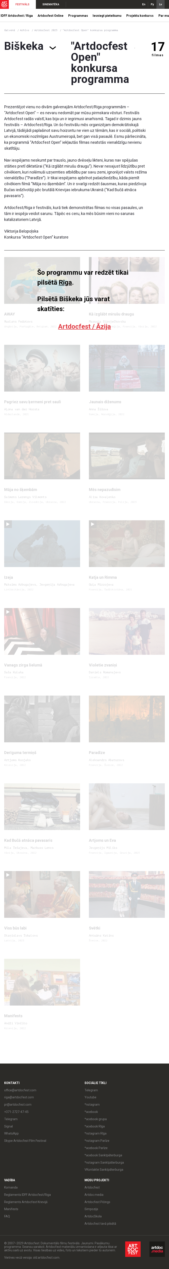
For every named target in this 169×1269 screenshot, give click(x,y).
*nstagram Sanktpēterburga (104, 1162)
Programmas (78, 15)
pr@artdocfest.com (17, 1104)
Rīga (65, 282)
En (143, 4)
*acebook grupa (95, 1119)
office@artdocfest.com (20, 1090)
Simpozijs (91, 1209)
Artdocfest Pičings (97, 1202)
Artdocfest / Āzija (84, 326)
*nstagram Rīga (95, 1133)
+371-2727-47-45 (16, 1112)
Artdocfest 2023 (46, 30)
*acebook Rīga (94, 1126)
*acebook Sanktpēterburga (103, 1155)
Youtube (90, 1097)
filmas (158, 55)
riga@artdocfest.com (19, 1097)
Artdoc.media (93, 1194)
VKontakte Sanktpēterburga (103, 1169)
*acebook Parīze (96, 1148)
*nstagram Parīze (96, 1140)
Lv (160, 4)
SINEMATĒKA (50, 4)
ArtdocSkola (93, 1216)
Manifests (11, 1209)
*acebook (91, 1112)
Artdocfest (92, 1187)
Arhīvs (24, 30)
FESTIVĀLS (22, 4)
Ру (152, 4)
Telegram (91, 1090)
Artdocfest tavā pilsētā (100, 1223)
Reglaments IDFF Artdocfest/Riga (27, 1194)
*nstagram (92, 1104)
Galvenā (9, 30)
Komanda (11, 1187)
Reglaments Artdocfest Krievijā (26, 1202)
